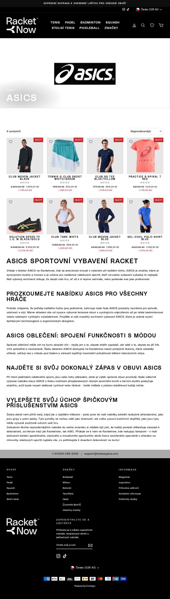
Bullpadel (68, 477)
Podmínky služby (128, 499)
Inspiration (124, 482)
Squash (11, 488)
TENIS (55, 22)
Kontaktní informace (130, 494)
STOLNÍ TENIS (63, 28)
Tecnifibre (68, 494)
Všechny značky (72, 510)
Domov (10, 90)
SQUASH (113, 22)
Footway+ (91, 586)
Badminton (13, 494)
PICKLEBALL (90, 28)
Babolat (67, 488)
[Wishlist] (152, 25)
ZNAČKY (111, 28)
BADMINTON (91, 22)
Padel (10, 482)
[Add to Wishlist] (11, 142)
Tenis (9, 477)
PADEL (70, 22)
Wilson (66, 482)
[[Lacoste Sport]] (72, 505)
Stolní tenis (13, 499)
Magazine (124, 477)
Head (65, 499)
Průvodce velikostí (129, 488)
